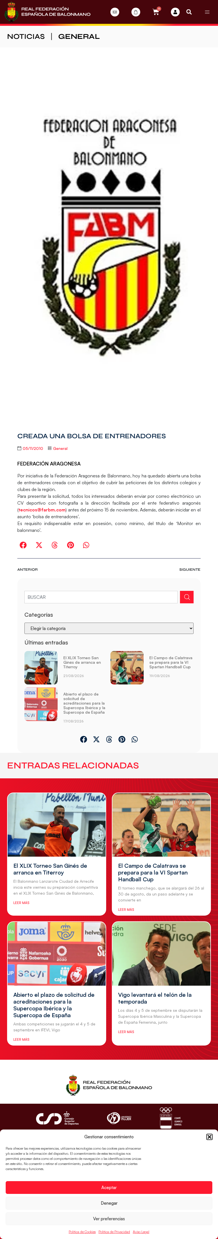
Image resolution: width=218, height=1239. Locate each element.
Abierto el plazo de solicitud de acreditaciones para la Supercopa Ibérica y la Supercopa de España (84, 703)
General (79, 36)
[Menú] (207, 11)
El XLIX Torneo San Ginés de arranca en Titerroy (82, 662)
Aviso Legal (141, 1232)
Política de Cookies (82, 1232)
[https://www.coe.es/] (171, 1118)
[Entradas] (114, 12)
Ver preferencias (109, 1218)
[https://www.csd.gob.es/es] (57, 1118)
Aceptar (109, 1187)
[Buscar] (187, 597)
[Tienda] (135, 12)
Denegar (109, 1203)
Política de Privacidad (114, 1232)
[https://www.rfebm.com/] (47, 12)
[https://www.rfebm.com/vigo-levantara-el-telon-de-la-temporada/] (161, 953)
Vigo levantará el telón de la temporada (155, 998)
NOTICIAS (26, 36)
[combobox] (100, 597)
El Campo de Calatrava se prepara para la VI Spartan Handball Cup (170, 662)
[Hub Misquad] (175, 12)
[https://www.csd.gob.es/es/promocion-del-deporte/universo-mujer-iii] (119, 1118)
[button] (209, 1137)
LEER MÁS (21, 903)
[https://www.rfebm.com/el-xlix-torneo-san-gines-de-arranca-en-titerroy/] (41, 667)
